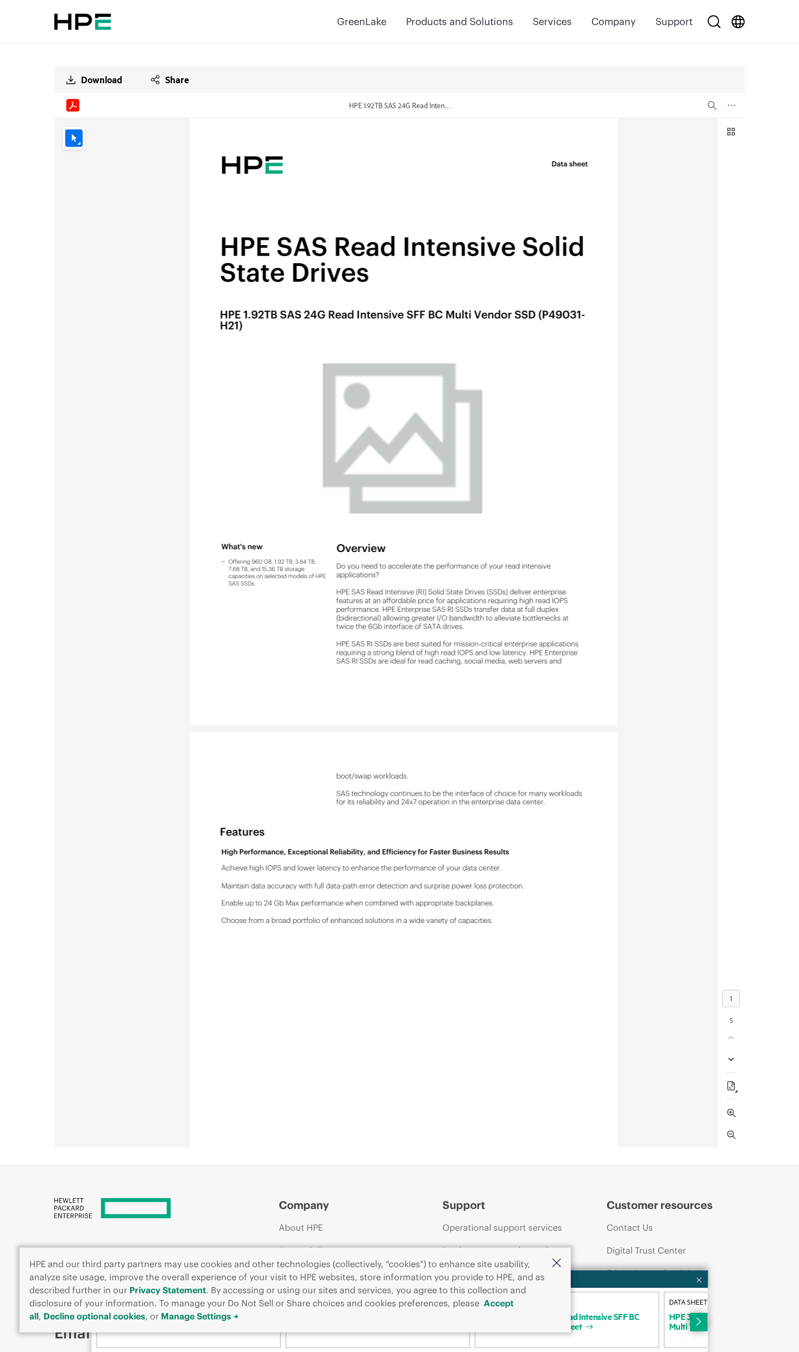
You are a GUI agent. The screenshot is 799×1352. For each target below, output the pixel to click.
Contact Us (630, 1227)
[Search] (714, 21)
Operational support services (502, 1227)
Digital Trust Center (646, 1250)
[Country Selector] (738, 21)
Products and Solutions (459, 21)
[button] (556, 1263)
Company (613, 21)
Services (552, 21)
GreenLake (361, 21)
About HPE (301, 1227)
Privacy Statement (167, 1290)
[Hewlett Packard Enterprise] (82, 21)
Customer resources (660, 1205)
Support (674, 21)
